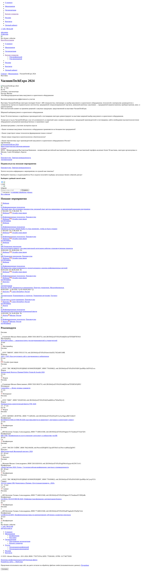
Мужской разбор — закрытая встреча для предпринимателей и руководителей (29, 340)
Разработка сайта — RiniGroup (12, 562)
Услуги (7, 545)
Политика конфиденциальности (12, 560)
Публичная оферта (30, 560)
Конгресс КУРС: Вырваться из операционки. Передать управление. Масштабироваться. (32, 287)
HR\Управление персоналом (11, 246)
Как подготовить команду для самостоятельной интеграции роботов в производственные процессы (37, 248)
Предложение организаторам (19, 541)
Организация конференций (19, 547)
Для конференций (15, 57)
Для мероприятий (15, 59)
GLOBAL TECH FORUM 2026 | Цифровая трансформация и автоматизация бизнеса (31, 499)
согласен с (17, 192)
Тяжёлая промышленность (21, 158)
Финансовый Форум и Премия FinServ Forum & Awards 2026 (23, 372)
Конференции (14, 536)
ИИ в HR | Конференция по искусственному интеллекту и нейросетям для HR (29, 435)
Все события (5, 194)
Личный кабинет (11, 25)
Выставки (12, 537)
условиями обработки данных (21, 192)
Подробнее (85, 565)
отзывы (3, 148)
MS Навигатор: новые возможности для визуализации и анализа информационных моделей (34, 268)
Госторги (54, 295)
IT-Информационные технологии (13, 207)
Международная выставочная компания (15, 146)
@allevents (4, 34)
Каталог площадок (11, 14)
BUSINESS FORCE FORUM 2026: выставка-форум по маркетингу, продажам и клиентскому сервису (37, 420)
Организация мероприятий (19, 549)
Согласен (5, 569)
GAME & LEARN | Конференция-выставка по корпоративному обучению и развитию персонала (36, 515)
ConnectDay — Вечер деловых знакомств (15, 388)
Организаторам (10, 10)
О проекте (8, 2)
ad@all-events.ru (6, 528)
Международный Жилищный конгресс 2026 (17, 451)
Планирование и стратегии (22, 295)
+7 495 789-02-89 (7, 29)
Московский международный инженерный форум (19, 311)
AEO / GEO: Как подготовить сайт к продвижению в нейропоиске (25, 356)
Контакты (8, 21)
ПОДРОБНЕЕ (6, 221)
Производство (6, 158)
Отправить (25, 190)
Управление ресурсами (41, 295)
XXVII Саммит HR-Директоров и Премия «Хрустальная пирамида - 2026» (28, 483)
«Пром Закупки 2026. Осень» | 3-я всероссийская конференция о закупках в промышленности (35, 467)
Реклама (8, 18)
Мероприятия (10, 6)
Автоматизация (6, 159)
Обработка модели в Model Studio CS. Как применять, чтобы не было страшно (29, 229)
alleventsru (4, 32)
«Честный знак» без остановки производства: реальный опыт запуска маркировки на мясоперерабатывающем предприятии (45, 209)
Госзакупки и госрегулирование (12, 299)
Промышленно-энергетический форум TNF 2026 (18, 404)
